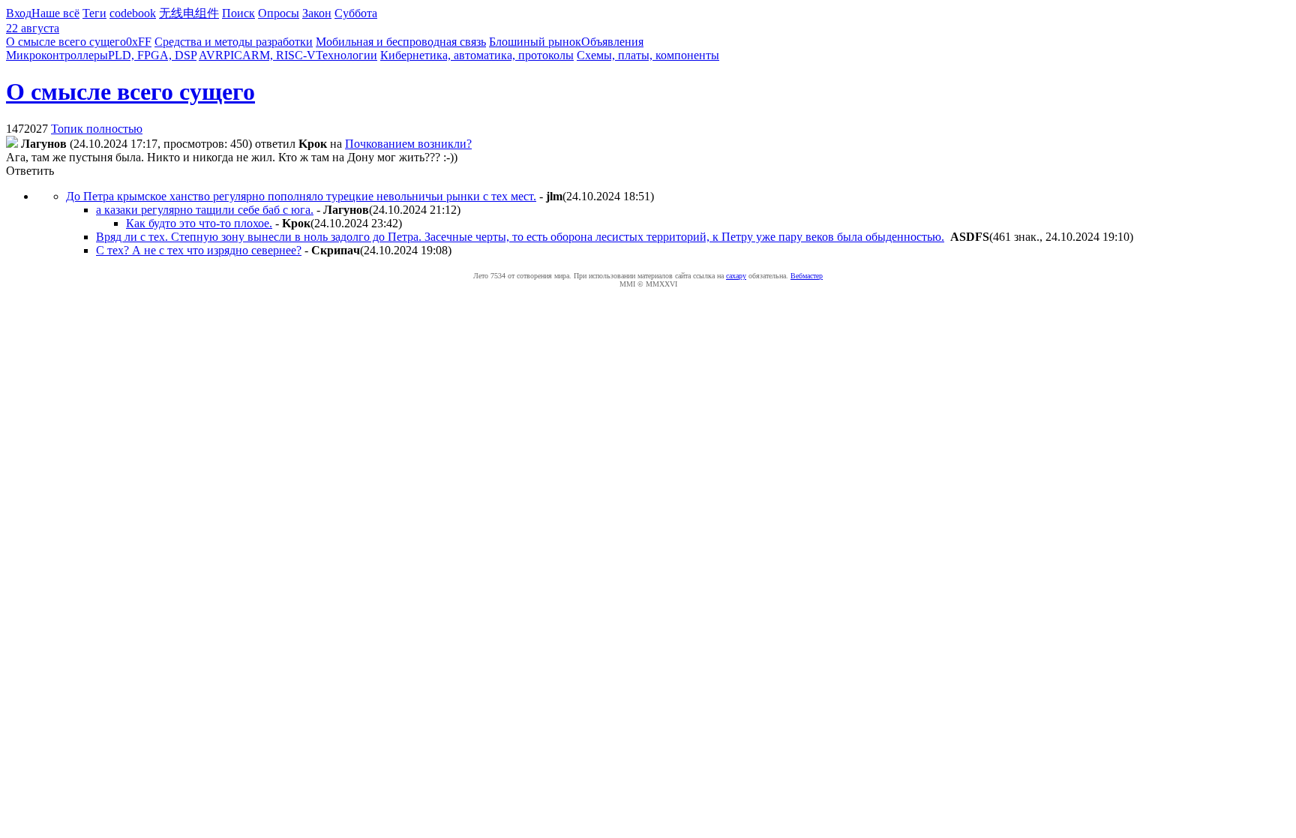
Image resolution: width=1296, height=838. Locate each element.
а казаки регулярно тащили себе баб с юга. (205, 209)
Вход (19, 13)
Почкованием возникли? (408, 143)
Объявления (612, 41)
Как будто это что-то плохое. (199, 223)
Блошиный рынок (535, 41)
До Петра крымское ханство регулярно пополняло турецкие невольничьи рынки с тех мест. (301, 196)
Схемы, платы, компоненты (648, 55)
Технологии (346, 55)
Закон (317, 13)
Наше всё (56, 13)
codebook (133, 13)
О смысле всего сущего (66, 41)
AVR (211, 55)
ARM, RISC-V (279, 55)
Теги (94, 13)
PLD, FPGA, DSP (152, 55)
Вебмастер (806, 276)
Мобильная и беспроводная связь (401, 41)
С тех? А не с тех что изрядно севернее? (199, 250)
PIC (233, 55)
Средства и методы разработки (233, 41)
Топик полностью (96, 128)
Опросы (278, 13)
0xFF (139, 41)
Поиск (238, 13)
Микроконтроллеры (57, 55)
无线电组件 (189, 13)
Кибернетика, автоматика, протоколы (477, 55)
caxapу (736, 276)
